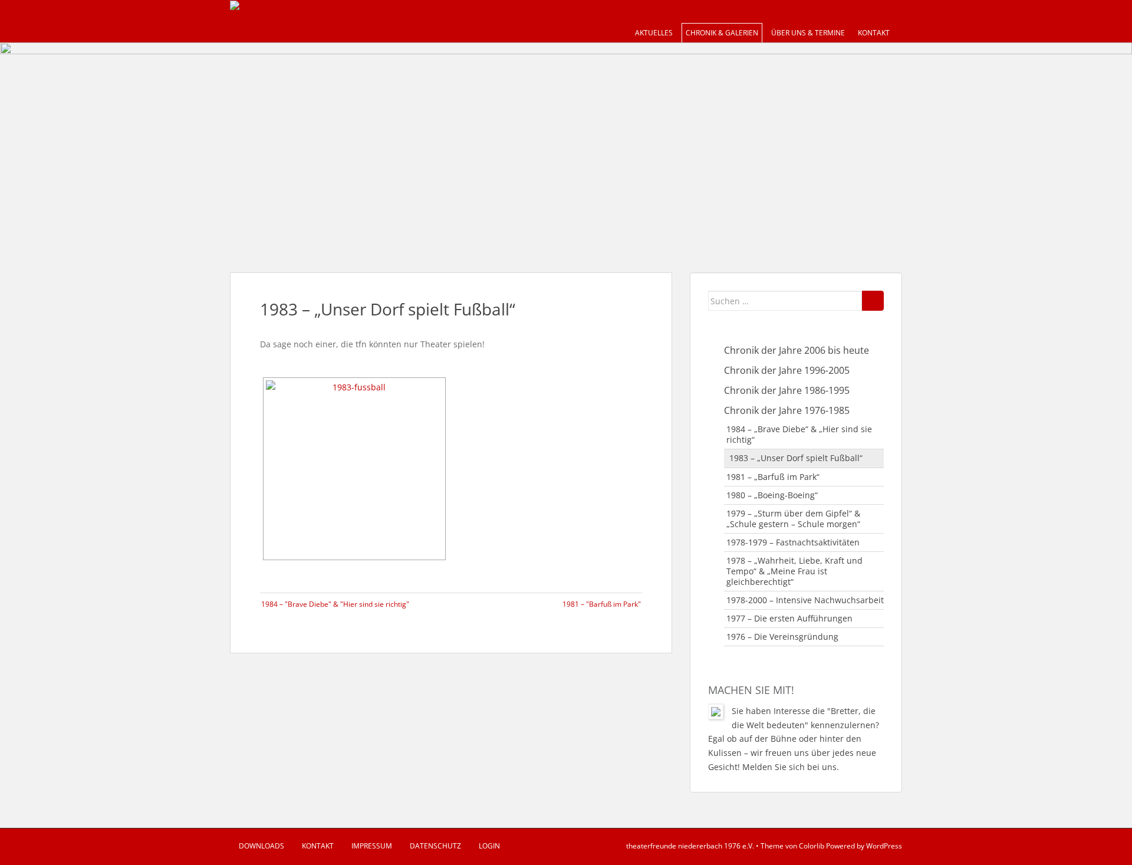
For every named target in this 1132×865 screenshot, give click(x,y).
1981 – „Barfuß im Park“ (773, 476)
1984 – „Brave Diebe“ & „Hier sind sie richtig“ (799, 434)
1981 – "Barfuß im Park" (601, 604)
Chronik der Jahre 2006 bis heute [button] (796, 350)
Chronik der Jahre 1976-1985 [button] (787, 410)
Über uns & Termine (808, 33)
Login (489, 846)
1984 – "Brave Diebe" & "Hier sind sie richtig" (335, 604)
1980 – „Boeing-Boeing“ (772, 495)
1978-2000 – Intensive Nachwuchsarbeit (805, 600)
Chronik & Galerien (722, 33)
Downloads (261, 846)
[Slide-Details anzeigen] (566, 145)
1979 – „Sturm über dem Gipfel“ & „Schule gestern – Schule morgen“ (793, 518)
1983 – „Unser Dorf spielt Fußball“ (796, 457)
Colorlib (811, 846)
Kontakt (874, 33)
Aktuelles (654, 33)
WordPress (884, 846)
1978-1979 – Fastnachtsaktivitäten (793, 542)
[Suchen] (873, 301)
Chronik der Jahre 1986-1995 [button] (787, 390)
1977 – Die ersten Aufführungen (789, 618)
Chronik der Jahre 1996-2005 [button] (787, 370)
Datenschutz (435, 846)
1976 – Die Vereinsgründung (782, 636)
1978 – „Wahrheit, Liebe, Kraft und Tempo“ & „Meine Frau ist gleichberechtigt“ (794, 571)
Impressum (371, 846)
